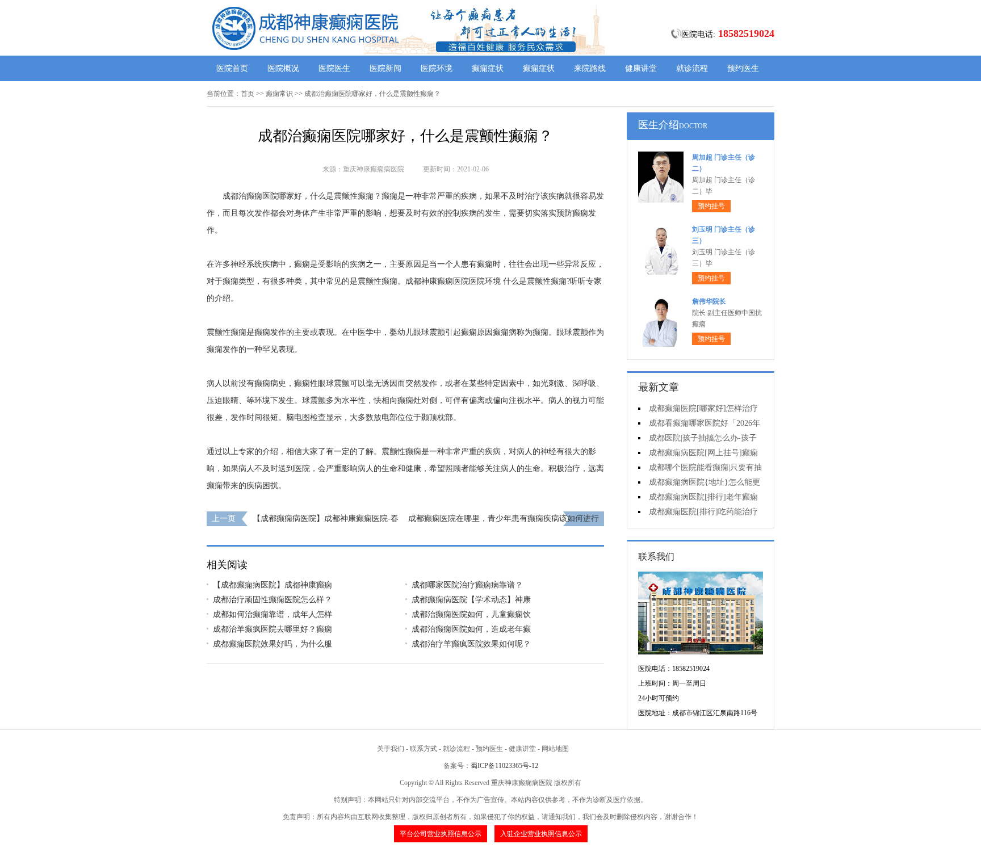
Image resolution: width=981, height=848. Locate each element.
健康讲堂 (641, 68)
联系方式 (423, 749)
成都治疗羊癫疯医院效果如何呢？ (471, 644)
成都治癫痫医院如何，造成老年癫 (471, 629)
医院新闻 (385, 68)
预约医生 (743, 68)
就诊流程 (692, 68)
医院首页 (232, 68)
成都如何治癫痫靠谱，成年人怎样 (272, 614)
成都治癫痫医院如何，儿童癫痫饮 (471, 614)
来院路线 (590, 68)
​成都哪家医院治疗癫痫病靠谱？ (467, 585)
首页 (247, 94)
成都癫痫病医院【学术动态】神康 (471, 599)
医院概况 (283, 68)
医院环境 (436, 68)
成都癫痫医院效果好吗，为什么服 (272, 644)
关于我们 (390, 749)
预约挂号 (711, 206)
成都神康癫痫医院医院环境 (453, 281)
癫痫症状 (488, 68)
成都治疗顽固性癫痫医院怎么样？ (272, 599)
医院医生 (334, 68)
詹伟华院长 (709, 301)
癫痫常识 (279, 94)
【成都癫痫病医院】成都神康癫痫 (272, 585)
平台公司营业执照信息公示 (440, 834)
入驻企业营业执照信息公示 (541, 834)
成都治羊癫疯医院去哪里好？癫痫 (272, 629)
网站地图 (555, 749)
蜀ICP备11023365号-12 (504, 766)
